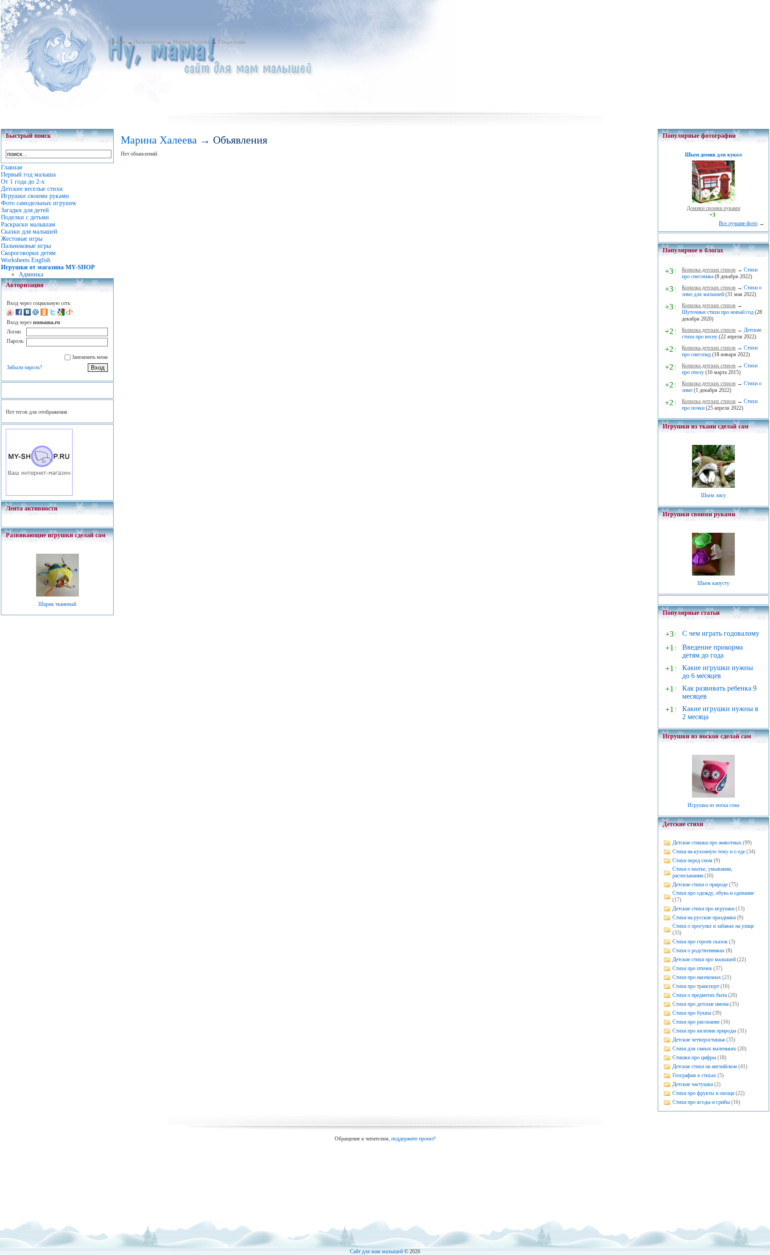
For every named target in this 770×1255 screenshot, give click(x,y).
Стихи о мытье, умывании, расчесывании (702, 872)
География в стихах (694, 1075)
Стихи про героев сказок (700, 941)
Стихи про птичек (692, 968)
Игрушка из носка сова (713, 805)
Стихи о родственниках (698, 950)
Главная (117, 42)
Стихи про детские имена (700, 1004)
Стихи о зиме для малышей (722, 290)
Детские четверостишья (698, 1040)
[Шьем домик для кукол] (713, 201)
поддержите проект (412, 1139)
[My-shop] (39, 494)
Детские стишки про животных (706, 842)
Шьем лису (713, 495)
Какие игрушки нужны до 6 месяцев (717, 671)
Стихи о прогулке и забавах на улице (713, 926)
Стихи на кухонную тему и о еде (708, 851)
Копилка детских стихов (709, 270)
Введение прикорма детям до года (712, 651)
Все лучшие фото (738, 223)
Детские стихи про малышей (704, 959)
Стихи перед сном (692, 860)
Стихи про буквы (691, 1013)
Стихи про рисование (696, 1022)
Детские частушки (692, 1084)
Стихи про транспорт (695, 986)
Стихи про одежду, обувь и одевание (713, 893)
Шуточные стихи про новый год (718, 312)
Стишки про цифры (694, 1057)
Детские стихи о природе (700, 884)
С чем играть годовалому (720, 633)
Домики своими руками (713, 208)
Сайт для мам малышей (376, 1251)
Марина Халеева (191, 42)
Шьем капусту (713, 583)
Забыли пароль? (24, 367)
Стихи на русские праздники (704, 917)
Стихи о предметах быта (699, 995)
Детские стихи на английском (704, 1066)
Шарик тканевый (57, 604)
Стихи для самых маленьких (704, 1048)
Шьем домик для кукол (713, 155)
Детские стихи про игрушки (703, 908)
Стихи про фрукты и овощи (703, 1093)
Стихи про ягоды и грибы (701, 1102)
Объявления (232, 42)
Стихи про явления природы (704, 1031)
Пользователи (149, 42)
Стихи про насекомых (696, 977)
